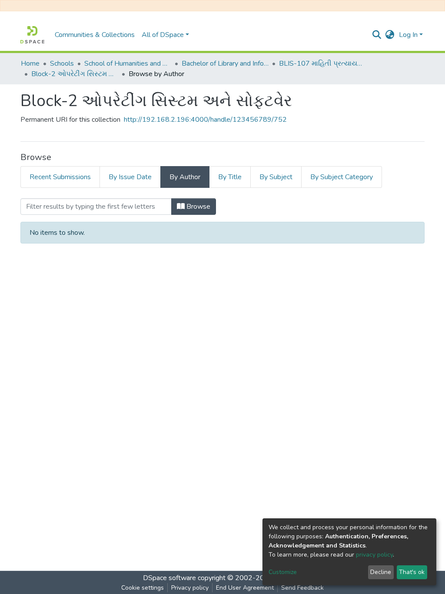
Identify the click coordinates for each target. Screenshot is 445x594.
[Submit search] (377, 34)
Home (30, 63)
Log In (408, 35)
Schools (62, 63)
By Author (184, 177)
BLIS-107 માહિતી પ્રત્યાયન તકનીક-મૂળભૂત (322, 63)
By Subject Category (341, 177)
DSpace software (169, 578)
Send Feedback (302, 588)
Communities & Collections (95, 35)
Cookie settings (142, 588)
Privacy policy (190, 588)
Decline (380, 572)
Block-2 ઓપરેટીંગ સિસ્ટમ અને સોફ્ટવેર (74, 74)
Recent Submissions (60, 177)
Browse (197, 206)
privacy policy (374, 555)
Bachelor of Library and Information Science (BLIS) (225, 63)
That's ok (412, 572)
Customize (283, 572)
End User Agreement (245, 588)
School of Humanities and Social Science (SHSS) (127, 63)
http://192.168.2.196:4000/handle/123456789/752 (205, 119)
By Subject (275, 177)
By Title (230, 177)
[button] (390, 35)
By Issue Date (130, 177)
